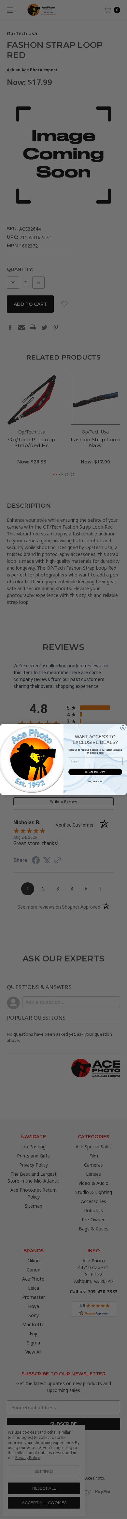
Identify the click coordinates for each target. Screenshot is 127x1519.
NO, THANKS (95, 781)
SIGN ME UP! (95, 771)
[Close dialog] (122, 727)
